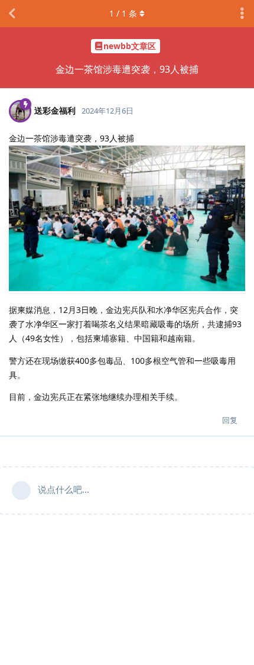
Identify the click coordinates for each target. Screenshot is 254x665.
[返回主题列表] (12, 13)
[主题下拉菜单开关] (242, 13)
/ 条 (123, 13)
